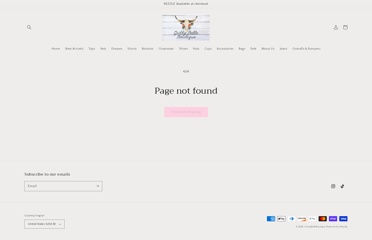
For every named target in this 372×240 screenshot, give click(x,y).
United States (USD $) (42, 223)
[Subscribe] (97, 186)
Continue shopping (186, 112)
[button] (29, 27)
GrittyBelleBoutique (315, 227)
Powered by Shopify (336, 227)
